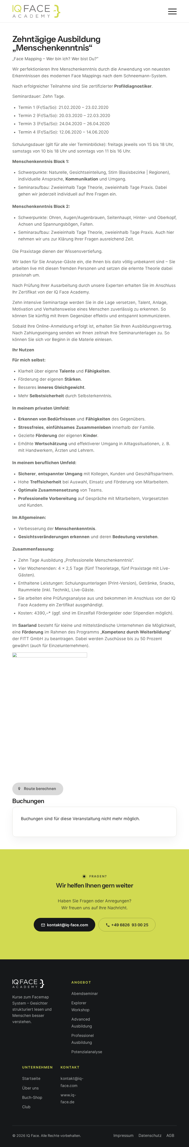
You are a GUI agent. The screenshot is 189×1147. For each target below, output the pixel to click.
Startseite (31, 1078)
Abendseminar (84, 993)
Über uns (30, 1088)
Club (26, 1107)
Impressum (123, 1135)
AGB (170, 1135)
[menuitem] (170, 11)
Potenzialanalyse (86, 1051)
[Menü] (170, 11)
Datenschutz (150, 1135)
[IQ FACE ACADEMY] (36, 11)
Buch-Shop (32, 1097)
